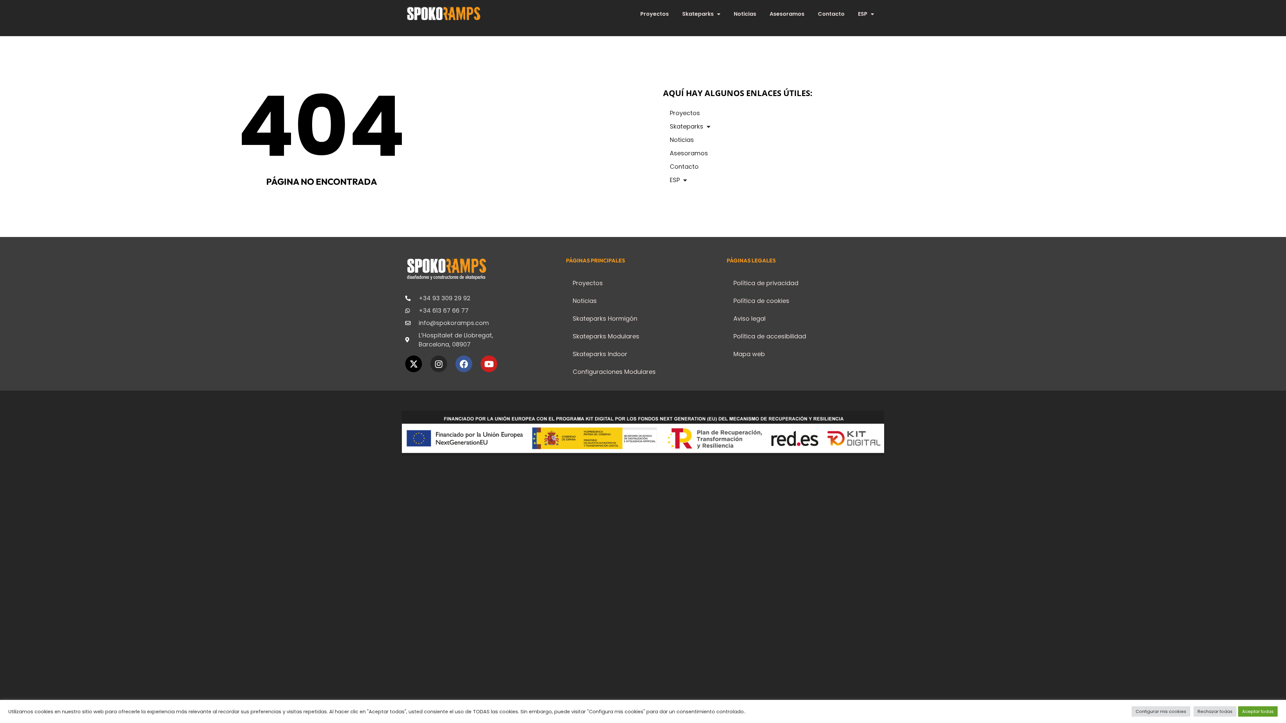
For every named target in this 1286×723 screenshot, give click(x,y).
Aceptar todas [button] (1258, 711)
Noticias (745, 14)
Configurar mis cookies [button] (1161, 711)
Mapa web (749, 354)
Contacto (831, 14)
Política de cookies (761, 301)
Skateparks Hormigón (605, 318)
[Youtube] (489, 363)
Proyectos (654, 14)
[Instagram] (438, 363)
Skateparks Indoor (600, 354)
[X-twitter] (413, 363)
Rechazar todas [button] (1215, 711)
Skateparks (698, 14)
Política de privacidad (765, 283)
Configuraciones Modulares (614, 372)
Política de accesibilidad (769, 336)
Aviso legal (749, 318)
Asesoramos (787, 14)
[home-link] (444, 13)
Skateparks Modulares (606, 336)
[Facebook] (463, 363)
